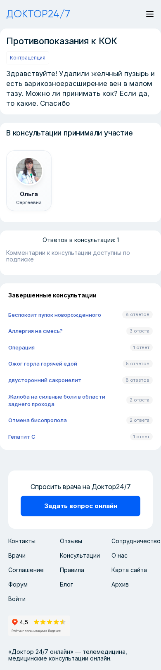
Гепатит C (22, 436)
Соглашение (26, 569)
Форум (18, 584)
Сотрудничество (136, 540)
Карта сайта (129, 569)
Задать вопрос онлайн (80, 506)
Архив (120, 584)
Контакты (22, 540)
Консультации (80, 555)
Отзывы (71, 540)
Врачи (17, 555)
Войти (17, 598)
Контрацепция (27, 58)
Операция (21, 347)
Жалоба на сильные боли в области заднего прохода (56, 400)
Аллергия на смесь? (35, 331)
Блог (66, 584)
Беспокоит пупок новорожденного (54, 314)
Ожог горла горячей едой (42, 363)
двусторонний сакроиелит (44, 380)
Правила (72, 569)
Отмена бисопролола (37, 420)
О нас (119, 555)
